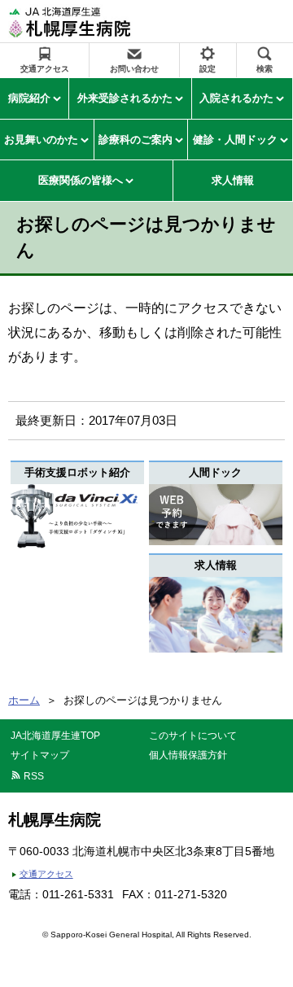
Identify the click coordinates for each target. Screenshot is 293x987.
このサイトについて (193, 735)
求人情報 (233, 180)
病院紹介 (29, 98)
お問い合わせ (134, 68)
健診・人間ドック (235, 139)
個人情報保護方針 (188, 755)
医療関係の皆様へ (80, 180)
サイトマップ (40, 755)
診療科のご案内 (135, 139)
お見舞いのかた (41, 139)
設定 (207, 68)
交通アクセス (44, 68)
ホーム (24, 700)
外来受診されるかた (125, 98)
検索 (264, 68)
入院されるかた (236, 98)
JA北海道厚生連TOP (55, 735)
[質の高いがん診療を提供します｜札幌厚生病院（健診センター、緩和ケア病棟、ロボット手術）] (92, 21)
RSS (34, 776)
